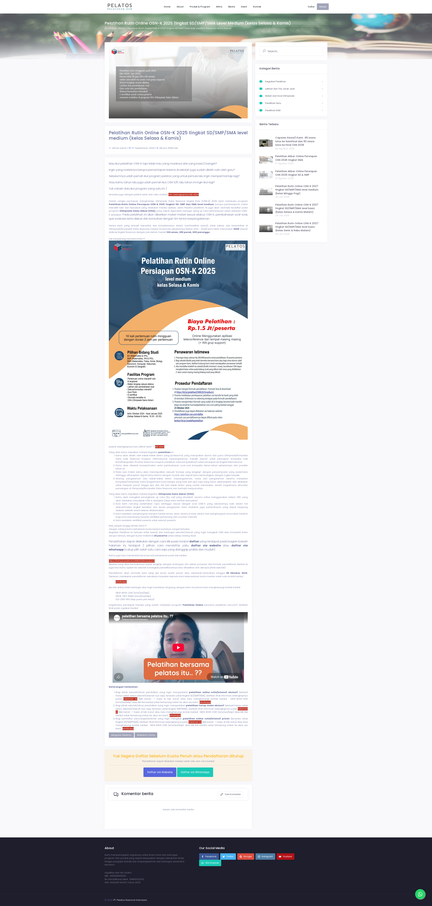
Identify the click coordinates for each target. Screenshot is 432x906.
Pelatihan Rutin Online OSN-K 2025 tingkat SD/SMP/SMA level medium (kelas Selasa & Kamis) (179, 28)
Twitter (230, 856)
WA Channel (212, 862)
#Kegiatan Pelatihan (121, 735)
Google (247, 856)
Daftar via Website (160, 772)
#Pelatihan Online (146, 735)
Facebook (211, 856)
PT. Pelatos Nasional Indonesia (130, 900)
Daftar (311, 6)
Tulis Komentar (232, 794)
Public (113, 28)
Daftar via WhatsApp (195, 772)
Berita (122, 28)
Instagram (267, 856)
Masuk (322, 6)
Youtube (287, 856)
